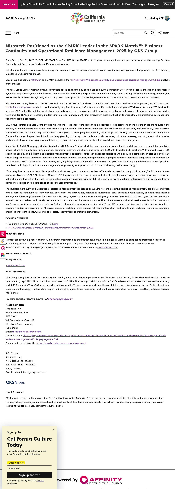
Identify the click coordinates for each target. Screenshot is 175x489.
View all (168, 4)
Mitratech (36, 80)
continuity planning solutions (20, 107)
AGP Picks (9, 4)
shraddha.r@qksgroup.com (26, 331)
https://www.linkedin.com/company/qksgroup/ (61, 343)
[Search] (146, 33)
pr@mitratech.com (15, 265)
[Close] (53, 429)
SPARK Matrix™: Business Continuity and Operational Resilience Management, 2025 (115, 80)
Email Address (16, 462)
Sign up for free (29, 475)
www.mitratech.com (107, 247)
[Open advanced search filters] (152, 33)
